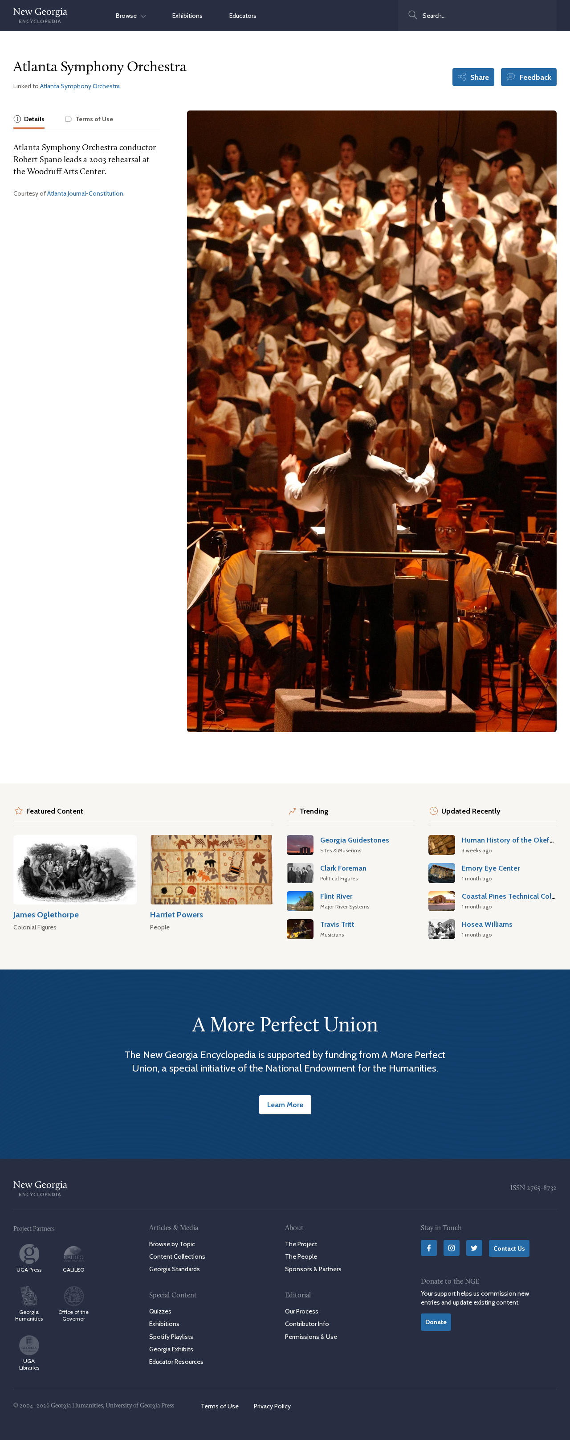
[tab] (29, 119)
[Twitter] (474, 1248)
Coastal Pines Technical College (514, 896)
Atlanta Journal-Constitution (85, 193)
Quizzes (160, 1311)
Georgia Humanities (29, 1315)
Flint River (336, 896)
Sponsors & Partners (313, 1269)
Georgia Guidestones (354, 839)
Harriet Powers (176, 914)
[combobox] (477, 15)
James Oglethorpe (46, 914)
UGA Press (28, 1269)
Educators (242, 16)
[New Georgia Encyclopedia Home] (40, 15)
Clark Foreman (343, 867)
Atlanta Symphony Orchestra (80, 86)
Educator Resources (176, 1362)
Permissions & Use (311, 1337)
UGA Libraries (29, 1364)
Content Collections (177, 1256)
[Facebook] (429, 1248)
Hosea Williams (487, 924)
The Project (301, 1244)
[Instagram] (452, 1248)
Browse (128, 16)
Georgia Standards (174, 1269)
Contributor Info (307, 1324)
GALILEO (73, 1269)
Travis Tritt (337, 924)
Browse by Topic (172, 1244)
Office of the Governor (73, 1315)
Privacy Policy (272, 1406)
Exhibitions (187, 16)
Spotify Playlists (171, 1337)
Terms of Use (220, 1406)
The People (301, 1256)
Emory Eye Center (491, 867)
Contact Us (509, 1248)
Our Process (301, 1311)
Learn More (285, 1104)
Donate (436, 1322)
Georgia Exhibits (171, 1349)
